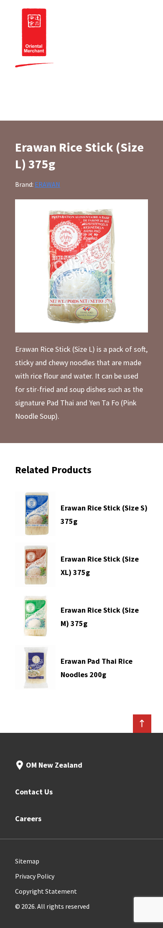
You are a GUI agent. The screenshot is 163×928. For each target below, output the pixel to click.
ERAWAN (47, 184)
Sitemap (27, 861)
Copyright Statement (46, 891)
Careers (28, 818)
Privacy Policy (34, 876)
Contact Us (34, 792)
